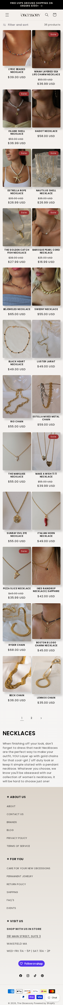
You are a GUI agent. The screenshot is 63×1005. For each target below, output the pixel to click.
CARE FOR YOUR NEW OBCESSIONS (28, 868)
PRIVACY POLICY (17, 838)
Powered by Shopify (44, 1003)
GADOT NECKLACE (46, 131)
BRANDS (12, 822)
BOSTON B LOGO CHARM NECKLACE (46, 644)
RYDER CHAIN (17, 645)
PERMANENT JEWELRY (20, 876)
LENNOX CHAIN (46, 697)
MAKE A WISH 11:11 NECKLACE (46, 475)
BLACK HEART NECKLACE (17, 363)
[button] (7, 15)
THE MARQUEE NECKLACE (16, 475)
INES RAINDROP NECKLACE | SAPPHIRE (46, 590)
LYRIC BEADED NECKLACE (16, 71)
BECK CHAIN (16, 695)
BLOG (10, 830)
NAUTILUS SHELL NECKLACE (46, 192)
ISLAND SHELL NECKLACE (16, 133)
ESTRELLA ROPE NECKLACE (17, 192)
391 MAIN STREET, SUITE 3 (24, 936)
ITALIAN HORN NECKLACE (46, 535)
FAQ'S (10, 900)
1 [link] (22, 718)
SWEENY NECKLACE (46, 309)
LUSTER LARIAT (46, 361)
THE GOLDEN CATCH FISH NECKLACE (16, 251)
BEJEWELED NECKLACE (16, 309)
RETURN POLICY (16, 884)
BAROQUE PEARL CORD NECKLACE (46, 251)
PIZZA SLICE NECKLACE (17, 588)
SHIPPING (12, 892)
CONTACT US (15, 814)
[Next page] (41, 718)
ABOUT (11, 806)
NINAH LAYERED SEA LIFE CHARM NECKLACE (46, 73)
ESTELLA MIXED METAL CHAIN (46, 418)
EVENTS (11, 908)
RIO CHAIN (16, 421)
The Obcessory (25, 1003)
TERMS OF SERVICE (18, 846)
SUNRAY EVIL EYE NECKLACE (17, 535)
